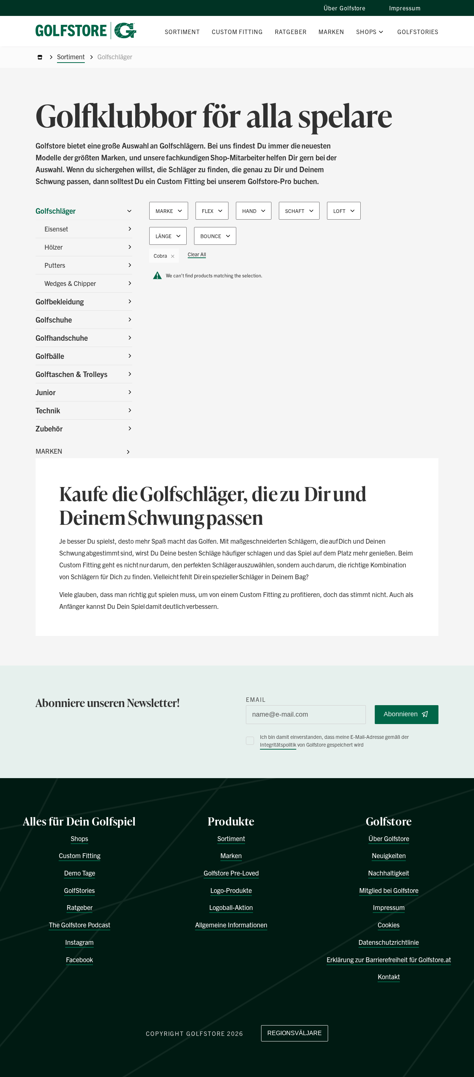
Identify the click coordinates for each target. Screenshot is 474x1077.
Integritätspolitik (278, 744)
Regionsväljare (294, 1033)
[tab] (164, 254)
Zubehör (49, 428)
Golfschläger (56, 210)
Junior (46, 392)
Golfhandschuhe (62, 337)
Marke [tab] (164, 210)
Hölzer (53, 247)
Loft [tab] (339, 210)
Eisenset (56, 228)
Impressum (405, 7)
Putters (54, 265)
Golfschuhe (54, 319)
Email (256, 699)
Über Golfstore (344, 7)
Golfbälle (50, 355)
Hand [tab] (249, 210)
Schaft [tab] (294, 210)
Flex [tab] (207, 210)
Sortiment (71, 56)
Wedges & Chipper (70, 283)
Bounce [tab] (210, 236)
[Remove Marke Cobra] (172, 255)
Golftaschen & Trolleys (71, 374)
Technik (48, 410)
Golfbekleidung (60, 301)
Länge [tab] (163, 236)
